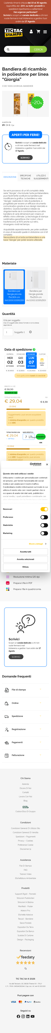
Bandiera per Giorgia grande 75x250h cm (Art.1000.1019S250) (35, 295)
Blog (25, 800)
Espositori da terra (25, 927)
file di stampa (25, 865)
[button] (45, 32)
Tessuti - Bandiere (25, 918)
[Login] (31, 32)
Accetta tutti (25, 551)
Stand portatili (25, 923)
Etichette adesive (25, 914)
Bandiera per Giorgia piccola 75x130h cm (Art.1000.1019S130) (14, 295)
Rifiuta (25, 567)
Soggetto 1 (19, 332)
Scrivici (25, 157)
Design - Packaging (25, 939)
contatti (25, 792)
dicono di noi (25, 788)
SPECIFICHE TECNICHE (25, 177)
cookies (29, 840)
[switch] (44, 516)
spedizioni (20, 836)
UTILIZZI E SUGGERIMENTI (41, 177)
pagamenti (30, 836)
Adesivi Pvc (25, 910)
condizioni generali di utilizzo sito (25, 828)
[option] (25, 104)
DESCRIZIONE (10, 176)
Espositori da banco (25, 931)
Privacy (21, 840)
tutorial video (25, 874)
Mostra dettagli (36, 544)
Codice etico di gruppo (25, 811)
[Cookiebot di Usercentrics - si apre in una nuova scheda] (31, 464)
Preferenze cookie (25, 844)
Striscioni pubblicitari (25, 898)
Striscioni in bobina (25, 902)
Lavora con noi (25, 796)
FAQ (25, 870)
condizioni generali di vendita (25, 832)
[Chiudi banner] (47, 464)
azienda (25, 784)
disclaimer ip (25, 849)
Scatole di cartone (25, 935)
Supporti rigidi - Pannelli (25, 894)
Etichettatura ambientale (25, 878)
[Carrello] (38, 32)
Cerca (38, 49)
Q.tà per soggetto (11, 320)
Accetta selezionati (25, 559)
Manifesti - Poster (25, 906)
